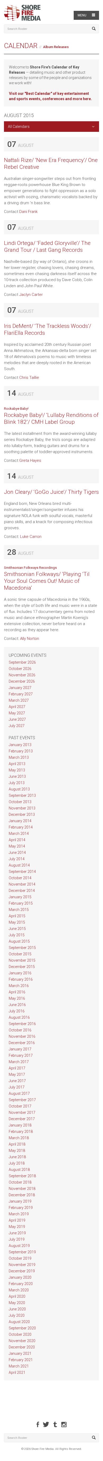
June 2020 (17, 1309)
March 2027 (19, 700)
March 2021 (19, 1366)
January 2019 (20, 1201)
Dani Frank (28, 211)
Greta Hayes (30, 460)
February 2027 (21, 694)
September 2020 (22, 1328)
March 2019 (19, 1214)
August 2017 (19, 1093)
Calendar (21, 46)
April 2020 (17, 1296)
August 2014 (19, 865)
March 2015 (19, 910)
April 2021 (17, 1372)
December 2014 (22, 890)
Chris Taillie (29, 377)
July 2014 (17, 859)
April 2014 (17, 840)
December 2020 (22, 1347)
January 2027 (20, 688)
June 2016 (17, 1005)
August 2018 (19, 1169)
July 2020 (17, 1315)
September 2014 (22, 871)
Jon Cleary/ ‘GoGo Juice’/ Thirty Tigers (51, 492)
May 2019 (17, 1227)
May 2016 (17, 998)
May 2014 (17, 846)
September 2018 (22, 1176)
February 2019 (21, 1208)
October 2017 (20, 1106)
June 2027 (17, 719)
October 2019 (20, 1258)
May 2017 (17, 1074)
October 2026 (20, 669)
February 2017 (21, 1055)
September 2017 (22, 1100)
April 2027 (17, 707)
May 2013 (17, 770)
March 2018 (19, 1138)
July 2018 (17, 1163)
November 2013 (22, 808)
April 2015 (17, 916)
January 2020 (20, 1277)
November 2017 (22, 1112)
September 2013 (22, 795)
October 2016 (20, 1030)
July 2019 (17, 1239)
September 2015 (22, 948)
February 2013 (21, 751)
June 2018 (17, 1157)
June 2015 (17, 929)
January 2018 (20, 1125)
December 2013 (22, 814)
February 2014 (21, 827)
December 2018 (22, 1195)
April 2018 (17, 1144)
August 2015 (19, 941)
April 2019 (17, 1220)
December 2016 (22, 1043)
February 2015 (21, 903)
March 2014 (19, 833)
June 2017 (17, 1081)
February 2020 (21, 1284)
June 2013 (17, 776)
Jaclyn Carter (31, 294)
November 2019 (22, 1265)
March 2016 (19, 986)
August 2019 (19, 1246)
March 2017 (19, 1062)
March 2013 (19, 757)
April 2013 (17, 764)
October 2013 (20, 802)
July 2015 (17, 935)
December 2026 (22, 681)
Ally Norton (29, 638)
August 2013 (19, 789)
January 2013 (20, 745)
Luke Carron (30, 536)
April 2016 (17, 992)
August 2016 (19, 1017)
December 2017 (22, 1119)
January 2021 (20, 1353)
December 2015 (22, 967)
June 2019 (17, 1233)
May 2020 (17, 1303)
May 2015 (17, 922)
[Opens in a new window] (37, 1424)
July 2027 (17, 726)
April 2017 (17, 1068)
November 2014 (22, 884)
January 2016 (20, 973)
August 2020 (19, 1322)
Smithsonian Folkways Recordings (30, 568)
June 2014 (17, 852)
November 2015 (22, 960)
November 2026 (22, 675)
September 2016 (22, 1024)
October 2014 (20, 878)
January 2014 (20, 821)
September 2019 (22, 1252)
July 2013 (17, 783)
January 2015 (20, 897)
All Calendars (19, 126)
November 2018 (22, 1189)
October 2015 (20, 954)
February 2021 (21, 1360)
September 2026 (22, 662)
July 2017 (17, 1087)
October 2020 (20, 1334)
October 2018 (20, 1182)
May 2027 (17, 713)
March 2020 (19, 1290)
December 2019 (22, 1271)
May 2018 (17, 1150)
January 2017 (20, 1049)
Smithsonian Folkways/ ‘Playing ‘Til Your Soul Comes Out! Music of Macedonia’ (47, 581)
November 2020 (22, 1341)
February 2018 (21, 1131)
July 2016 (17, 1011)
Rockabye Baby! (16, 409)
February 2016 (21, 979)
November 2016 (22, 1036)
